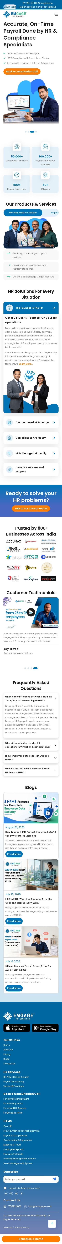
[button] (31, 613)
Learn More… (26, 363)
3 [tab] (31, 132)
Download (9, 7)
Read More (14, 854)
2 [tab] (29, 132)
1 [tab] (26, 132)
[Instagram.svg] (11, 1193)
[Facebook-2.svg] (21, 1193)
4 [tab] (34, 132)
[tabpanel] (31, 62)
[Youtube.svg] (16, 1193)
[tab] (23, 212)
